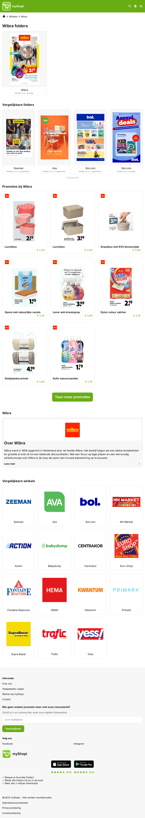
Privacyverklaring (11, 807)
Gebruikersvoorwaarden (15, 802)
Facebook (7, 743)
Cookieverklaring (11, 813)
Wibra (24, 16)
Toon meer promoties (72, 397)
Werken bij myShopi (13, 694)
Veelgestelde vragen (13, 688)
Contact (6, 699)
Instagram (79, 743)
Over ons (7, 683)
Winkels (13, 16)
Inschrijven (13, 728)
